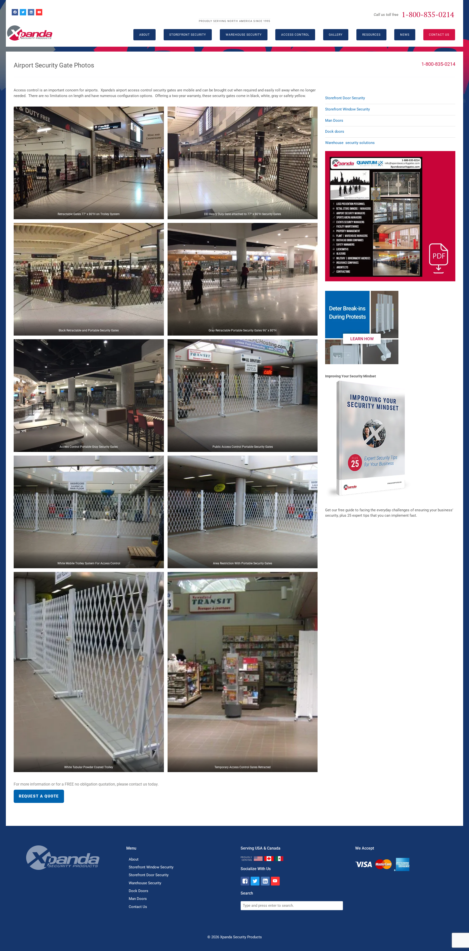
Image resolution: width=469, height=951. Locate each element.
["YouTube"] (275, 881)
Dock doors (334, 131)
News (404, 34)
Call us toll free (386, 14)
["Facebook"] (245, 881)
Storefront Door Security (345, 98)
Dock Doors (138, 891)
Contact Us (439, 34)
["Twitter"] (255, 881)
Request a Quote (39, 796)
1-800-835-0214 (428, 14)
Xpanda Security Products (241, 937)
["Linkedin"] (265, 881)
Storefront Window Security (347, 109)
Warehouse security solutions (350, 143)
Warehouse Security (244, 34)
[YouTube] (39, 12)
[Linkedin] (31, 12)
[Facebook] (15, 12)
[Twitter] (23, 12)
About (134, 859)
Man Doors (334, 120)
